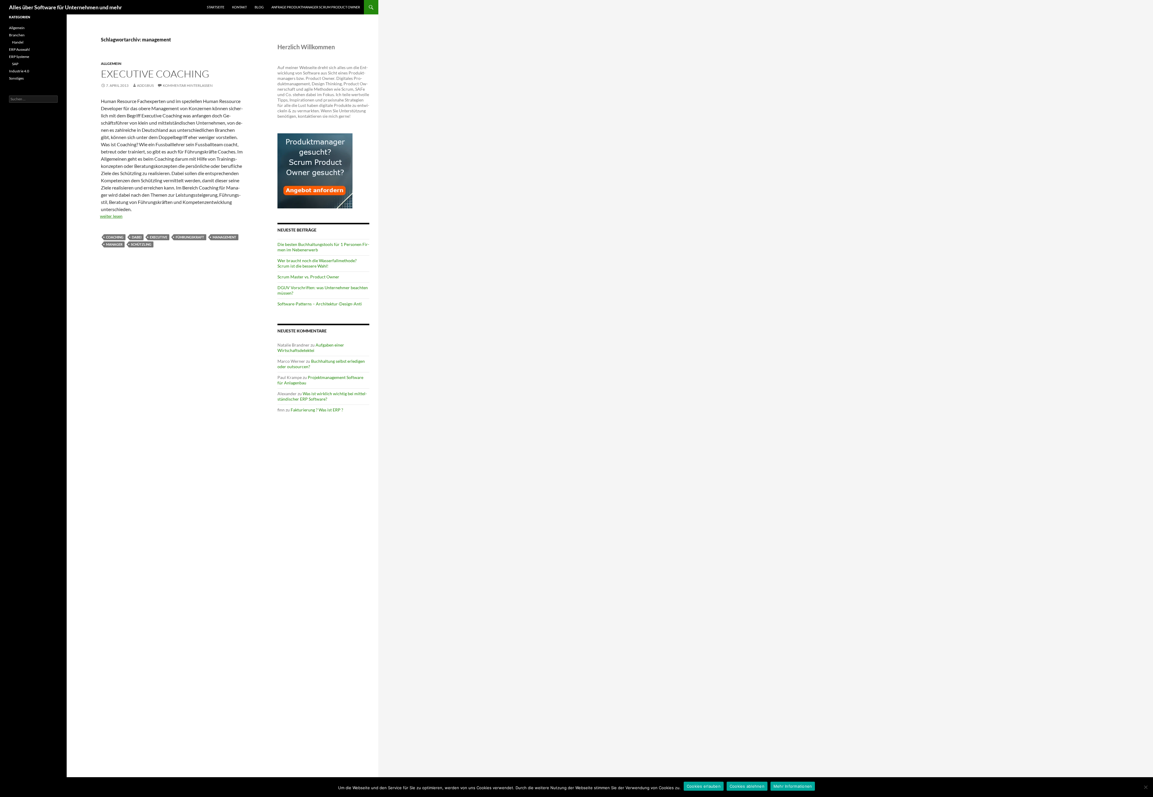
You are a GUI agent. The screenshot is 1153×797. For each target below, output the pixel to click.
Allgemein (111, 63)
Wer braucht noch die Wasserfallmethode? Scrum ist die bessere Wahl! (317, 263)
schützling (141, 244)
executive (158, 237)
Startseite (215, 7)
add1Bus (145, 85)
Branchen (17, 35)
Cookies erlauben (704, 786)
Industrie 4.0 (19, 71)
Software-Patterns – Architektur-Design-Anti (319, 303)
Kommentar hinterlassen (188, 85)
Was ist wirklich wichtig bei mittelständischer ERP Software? (322, 396)
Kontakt (239, 7)
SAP (15, 64)
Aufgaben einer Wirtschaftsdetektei (310, 347)
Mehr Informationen (792, 786)
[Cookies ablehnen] (1145, 787)
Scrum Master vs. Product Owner (308, 276)
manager (114, 244)
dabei (136, 237)
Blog (259, 7)
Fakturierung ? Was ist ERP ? (317, 409)
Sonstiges (16, 78)
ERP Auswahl (19, 49)
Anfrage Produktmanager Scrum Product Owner (315, 7)
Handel (17, 42)
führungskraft (190, 237)
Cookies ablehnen (747, 786)
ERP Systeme (19, 56)
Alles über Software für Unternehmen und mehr (65, 7)
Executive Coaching (155, 74)
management (224, 237)
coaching (114, 237)
